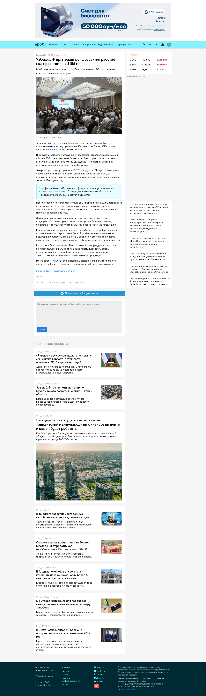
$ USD (132, 59)
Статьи (64, 44)
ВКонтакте (100, 678)
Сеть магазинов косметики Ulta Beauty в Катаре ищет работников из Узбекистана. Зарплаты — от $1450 (62, 546)
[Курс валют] (162, 44)
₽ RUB (132, 69)
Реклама (65, 671)
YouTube (99, 681)
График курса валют (136, 76)
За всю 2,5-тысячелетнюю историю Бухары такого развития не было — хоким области (64, 391)
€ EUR (132, 64)
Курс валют (134, 55)
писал (53, 260)
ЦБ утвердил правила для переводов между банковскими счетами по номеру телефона (63, 604)
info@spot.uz (129, 689)
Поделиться (78, 282)
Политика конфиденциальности (71, 679)
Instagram (100, 674)
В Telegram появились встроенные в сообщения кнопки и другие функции (62, 515)
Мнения (75, 44)
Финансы (54, 597)
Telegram (100, 667)
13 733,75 (145, 64)
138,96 (143, 69)
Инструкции (88, 44)
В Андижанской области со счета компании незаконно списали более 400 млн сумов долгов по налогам (64, 575)
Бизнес (53, 539)
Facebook (100, 671)
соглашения (56, 191)
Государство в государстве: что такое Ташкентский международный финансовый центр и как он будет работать (78, 424)
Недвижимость (105, 44)
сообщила (51, 149)
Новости (53, 44)
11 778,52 (145, 59)
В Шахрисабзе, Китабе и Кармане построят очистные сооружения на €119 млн (63, 633)
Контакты (66, 667)
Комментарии (58, 282)
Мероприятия (123, 44)
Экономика (55, 352)
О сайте (65, 674)
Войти (42, 329)
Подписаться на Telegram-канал (81, 293)
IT (51, 416)
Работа (65, 684)
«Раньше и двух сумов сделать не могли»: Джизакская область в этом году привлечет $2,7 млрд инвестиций (64, 359)
